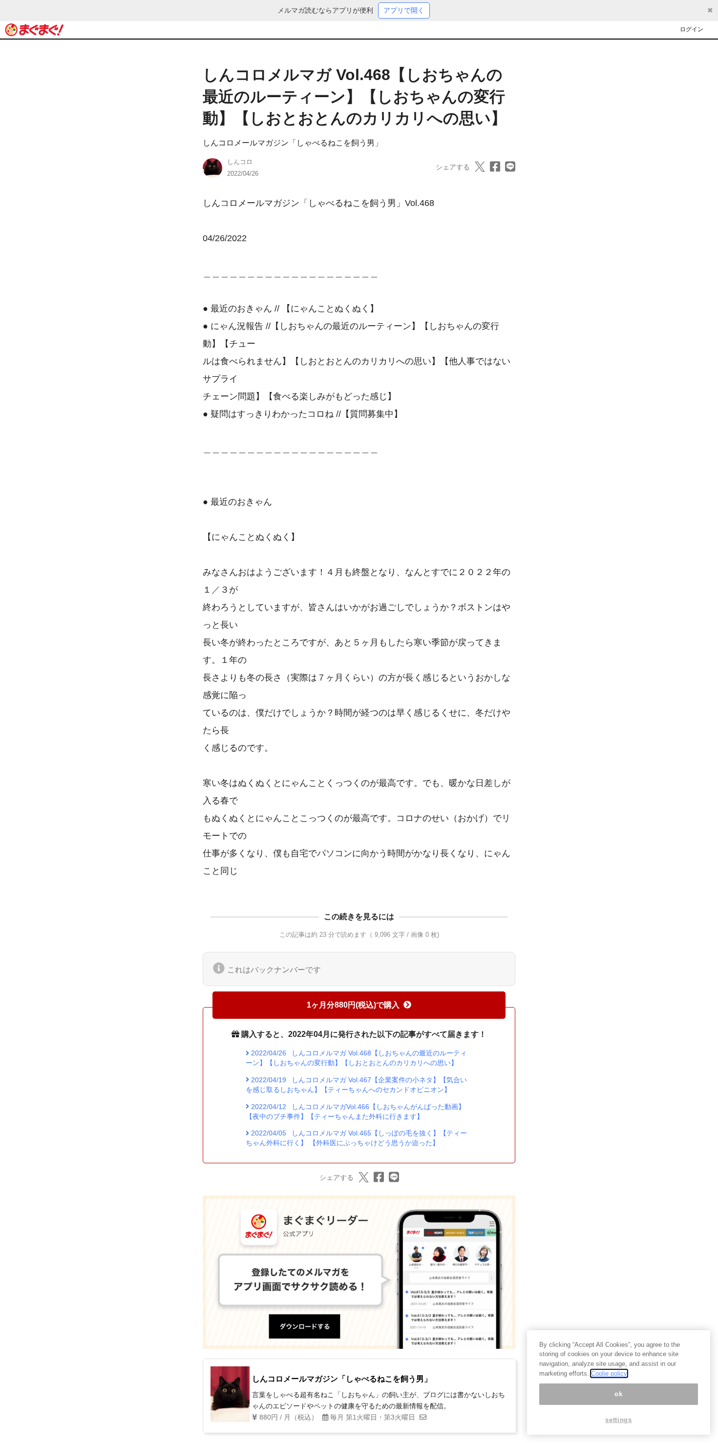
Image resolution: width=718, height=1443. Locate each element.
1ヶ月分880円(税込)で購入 (353, 1005)
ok (618, 1394)
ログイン (691, 29)
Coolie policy (609, 1373)
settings (618, 1419)
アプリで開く (403, 10)
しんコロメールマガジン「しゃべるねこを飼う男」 (292, 143)
